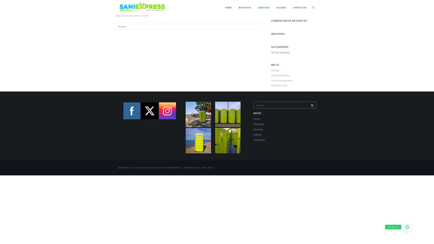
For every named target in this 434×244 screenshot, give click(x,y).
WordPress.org (279, 85)
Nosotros (245, 7)
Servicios (264, 7)
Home (228, 7)
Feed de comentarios (282, 80)
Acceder (275, 70)
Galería (281, 7)
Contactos (300, 7)
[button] (407, 227)
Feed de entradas (280, 75)
